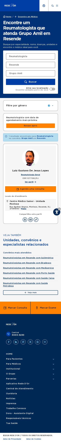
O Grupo (10, 374)
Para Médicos (13, 364)
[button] (59, 208)
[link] (30, 125)
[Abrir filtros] (52, 105)
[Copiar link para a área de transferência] (36, 219)
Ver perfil (29, 182)
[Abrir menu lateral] (57, 5)
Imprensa (11, 404)
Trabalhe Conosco (16, 408)
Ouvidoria (11, 394)
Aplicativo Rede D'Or (17, 384)
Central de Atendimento (19, 389)
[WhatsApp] (37, 341)
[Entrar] (44, 5)
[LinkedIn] (15, 341)
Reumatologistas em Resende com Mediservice (28, 268)
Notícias (10, 399)
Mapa (23, 209)
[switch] (35, 89)
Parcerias (11, 379)
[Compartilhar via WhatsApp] (25, 219)
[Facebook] (8, 341)
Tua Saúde (12, 423)
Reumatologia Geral (30, 175)
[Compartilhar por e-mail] (30, 219)
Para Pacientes (14, 359)
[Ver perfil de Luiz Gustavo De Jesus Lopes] (30, 157)
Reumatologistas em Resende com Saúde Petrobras (25, 284)
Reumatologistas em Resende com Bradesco (27, 263)
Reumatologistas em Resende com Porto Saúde (29, 273)
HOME (9, 354)
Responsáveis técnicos (18, 418)
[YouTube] (44, 341)
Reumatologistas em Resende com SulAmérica (28, 258)
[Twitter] (30, 341)
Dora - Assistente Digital (20, 413)
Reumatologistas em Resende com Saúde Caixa (28, 278)
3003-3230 (18, 335)
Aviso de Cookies (33, 439)
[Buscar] (52, 5)
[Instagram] (23, 341)
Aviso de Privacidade (12, 439)
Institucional (13, 369)
